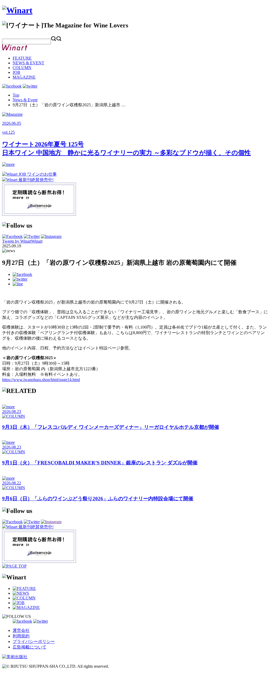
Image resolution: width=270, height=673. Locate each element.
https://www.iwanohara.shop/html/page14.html (41, 379)
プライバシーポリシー (34, 641)
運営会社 (21, 630)
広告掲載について (29, 647)
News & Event (25, 100)
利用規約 (21, 636)
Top (16, 95)
